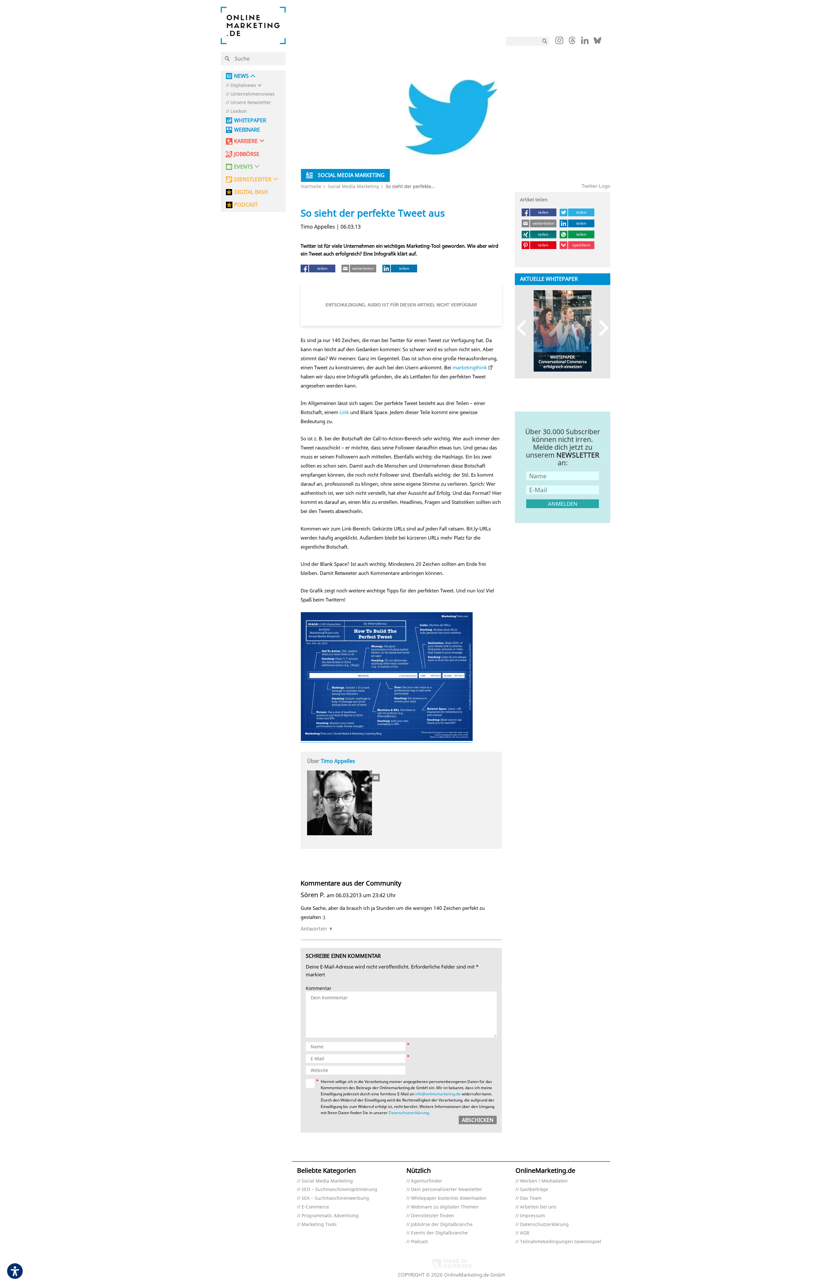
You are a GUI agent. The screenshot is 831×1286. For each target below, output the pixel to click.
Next (601, 328)
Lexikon (238, 111)
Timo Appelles (338, 761)
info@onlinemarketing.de (438, 1094)
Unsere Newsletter (250, 102)
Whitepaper (250, 120)
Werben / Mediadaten (544, 1181)
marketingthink (470, 367)
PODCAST (246, 205)
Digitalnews (243, 85)
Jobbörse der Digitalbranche (442, 1224)
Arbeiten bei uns (538, 1207)
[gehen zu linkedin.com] (585, 42)
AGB (524, 1233)
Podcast (419, 1241)
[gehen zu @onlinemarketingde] (572, 42)
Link (344, 412)
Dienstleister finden (432, 1216)
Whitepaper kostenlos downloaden (449, 1198)
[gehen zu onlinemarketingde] (559, 41)
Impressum (532, 1216)
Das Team (530, 1198)
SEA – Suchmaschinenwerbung (335, 1198)
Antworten (314, 928)
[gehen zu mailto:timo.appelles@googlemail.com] (376, 777)
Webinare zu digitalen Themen (444, 1207)
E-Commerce (315, 1207)
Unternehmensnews (252, 94)
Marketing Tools (319, 1224)
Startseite (311, 186)
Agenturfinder (426, 1181)
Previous (524, 328)
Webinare (247, 130)
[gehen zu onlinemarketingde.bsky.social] (597, 42)
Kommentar (318, 988)
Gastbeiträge (534, 1189)
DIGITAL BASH (251, 192)
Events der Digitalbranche (439, 1233)
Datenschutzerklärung (409, 1112)
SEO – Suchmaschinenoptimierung (339, 1189)
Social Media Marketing (353, 186)
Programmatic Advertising (330, 1216)
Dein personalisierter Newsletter (446, 1189)
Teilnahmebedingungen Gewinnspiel (560, 1241)
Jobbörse (246, 154)
